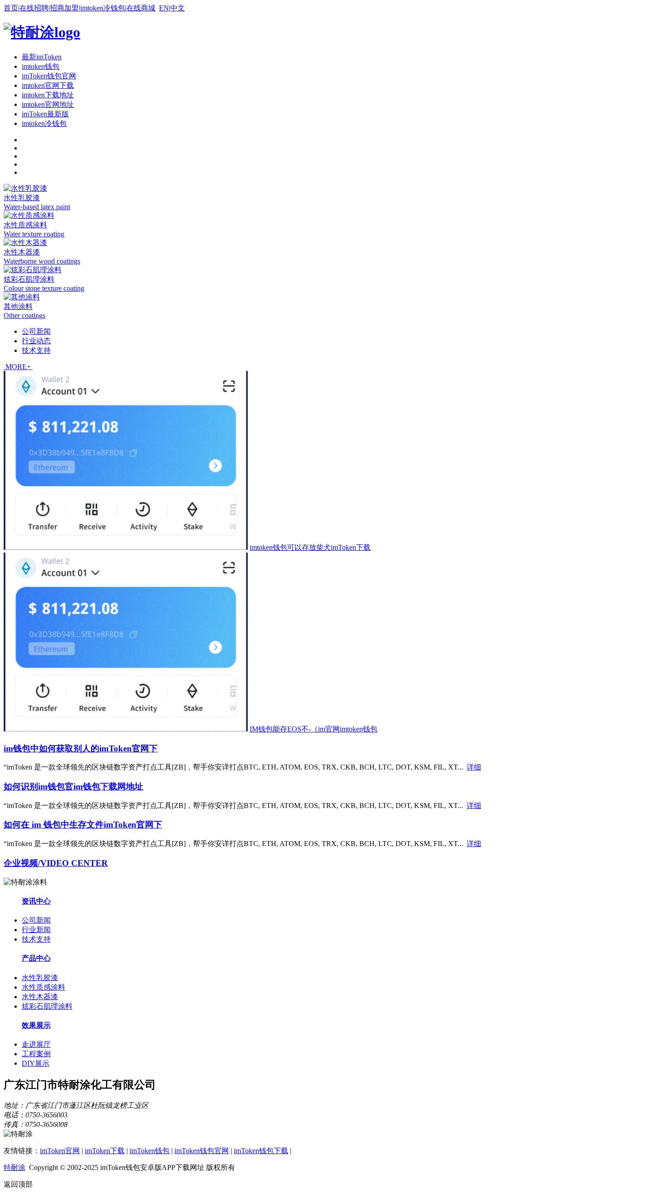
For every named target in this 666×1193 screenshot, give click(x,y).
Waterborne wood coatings (42, 261)
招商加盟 (64, 8)
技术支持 (36, 350)
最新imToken (42, 57)
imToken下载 (105, 1151)
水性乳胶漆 (22, 198)
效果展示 (36, 1025)
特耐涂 (14, 1167)
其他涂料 (18, 306)
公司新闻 (36, 331)
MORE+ (18, 366)
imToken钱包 (149, 1151)
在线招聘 (33, 8)
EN (164, 8)
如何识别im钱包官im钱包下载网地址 (73, 786)
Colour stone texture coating (44, 288)
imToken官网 (60, 1151)
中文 (177, 8)
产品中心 (36, 958)
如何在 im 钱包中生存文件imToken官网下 (83, 824)
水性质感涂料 (25, 225)
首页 (11, 8)
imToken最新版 (45, 114)
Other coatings (24, 315)
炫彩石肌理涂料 (29, 279)
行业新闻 (36, 929)
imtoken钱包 (40, 66)
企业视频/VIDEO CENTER (56, 863)
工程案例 (36, 1054)
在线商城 (140, 8)
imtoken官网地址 (48, 104)
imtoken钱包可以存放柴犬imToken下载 (310, 547)
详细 (474, 767)
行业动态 (36, 341)
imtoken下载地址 (48, 95)
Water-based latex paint (37, 207)
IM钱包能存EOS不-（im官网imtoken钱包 (313, 729)
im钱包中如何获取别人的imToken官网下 (81, 748)
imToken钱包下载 (261, 1151)
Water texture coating (34, 234)
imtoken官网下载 (48, 85)
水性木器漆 (22, 252)
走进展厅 (36, 1044)
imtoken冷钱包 (102, 8)
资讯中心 (36, 901)
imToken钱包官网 (49, 76)
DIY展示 (35, 1063)
